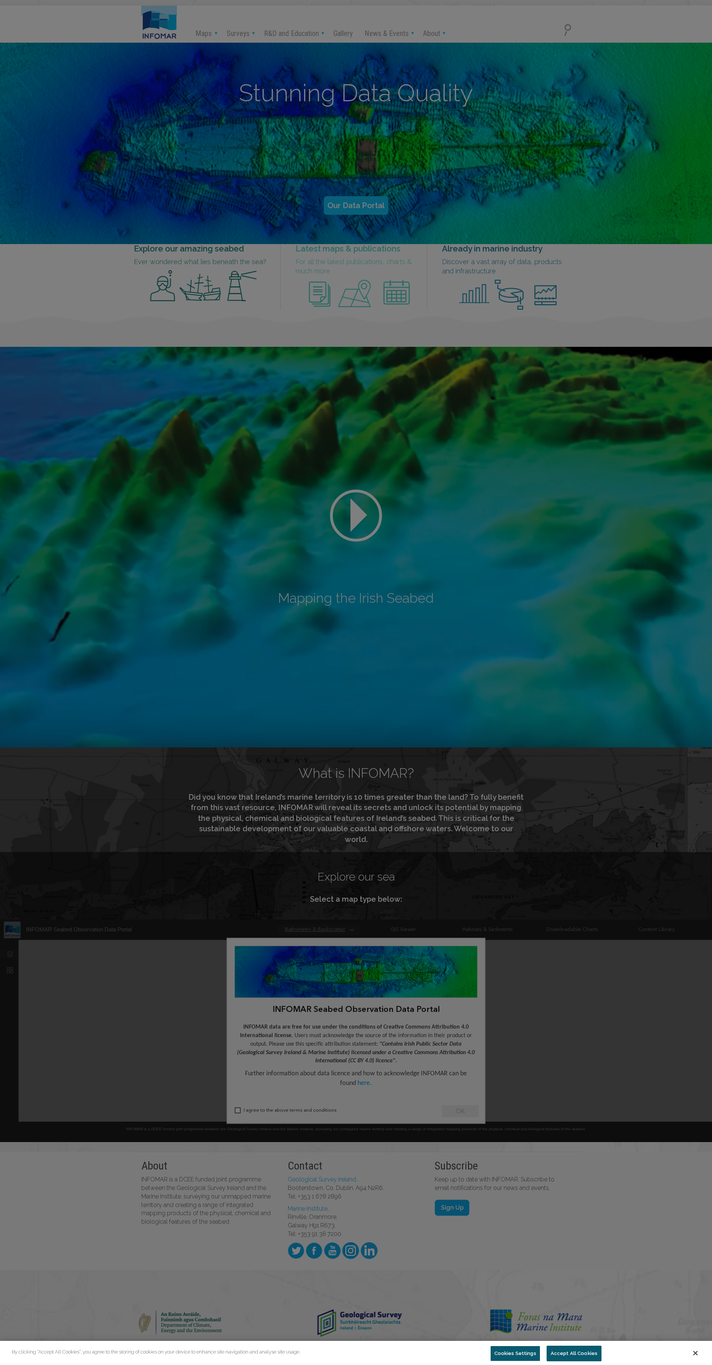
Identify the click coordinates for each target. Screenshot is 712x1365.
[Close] (695, 1353)
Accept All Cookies (574, 1353)
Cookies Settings (515, 1353)
